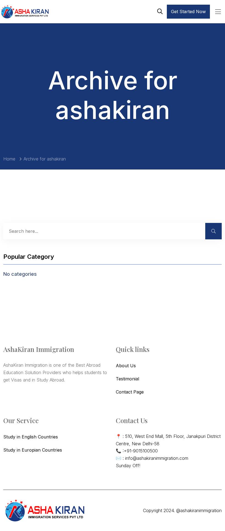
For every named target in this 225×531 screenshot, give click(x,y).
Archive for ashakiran (45, 159)
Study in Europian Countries (32, 450)
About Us (126, 365)
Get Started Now (188, 11)
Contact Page (130, 392)
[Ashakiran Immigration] (24, 11)
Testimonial (127, 378)
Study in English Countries (30, 437)
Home (9, 159)
